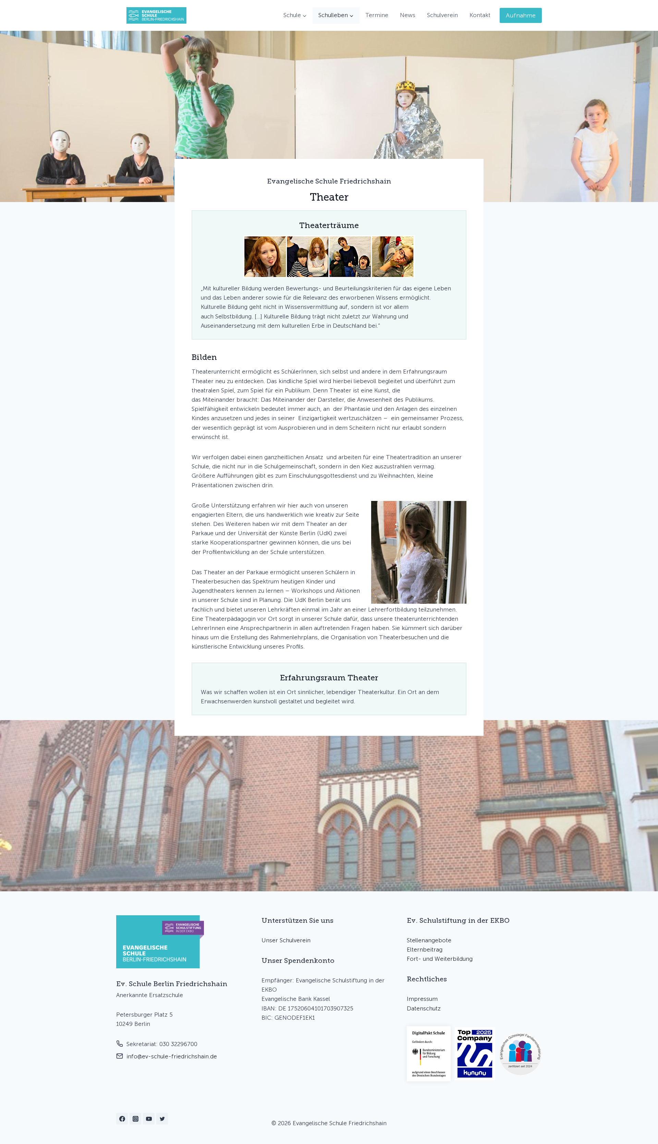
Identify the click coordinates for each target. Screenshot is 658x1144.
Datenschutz (424, 1008)
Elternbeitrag (424, 949)
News (407, 15)
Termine (376, 15)
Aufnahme (521, 15)
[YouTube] (149, 1118)
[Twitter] (162, 1118)
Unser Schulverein (285, 940)
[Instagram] (135, 1118)
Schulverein (442, 15)
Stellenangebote (429, 940)
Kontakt (480, 15)
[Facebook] (122, 1118)
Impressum (422, 998)
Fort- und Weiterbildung (440, 958)
